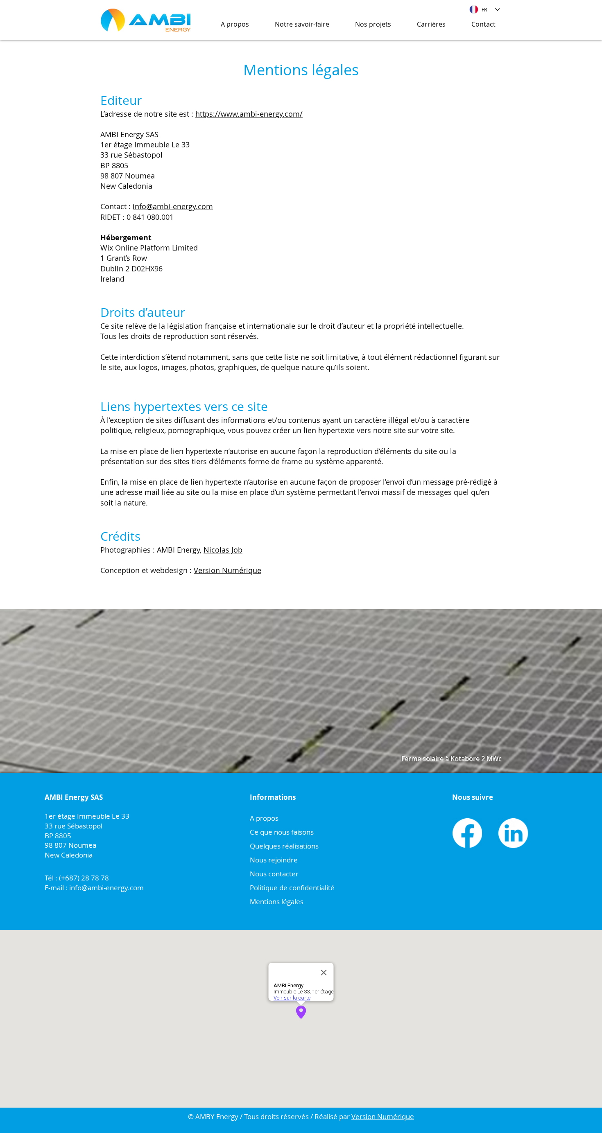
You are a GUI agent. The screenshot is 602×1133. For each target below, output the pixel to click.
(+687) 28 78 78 (83, 877)
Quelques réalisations (284, 846)
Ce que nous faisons (282, 832)
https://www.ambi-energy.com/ (249, 114)
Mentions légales (276, 901)
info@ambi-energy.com (173, 206)
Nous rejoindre (274, 859)
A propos (264, 818)
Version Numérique (227, 570)
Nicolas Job (223, 550)
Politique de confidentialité (292, 887)
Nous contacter (274, 873)
